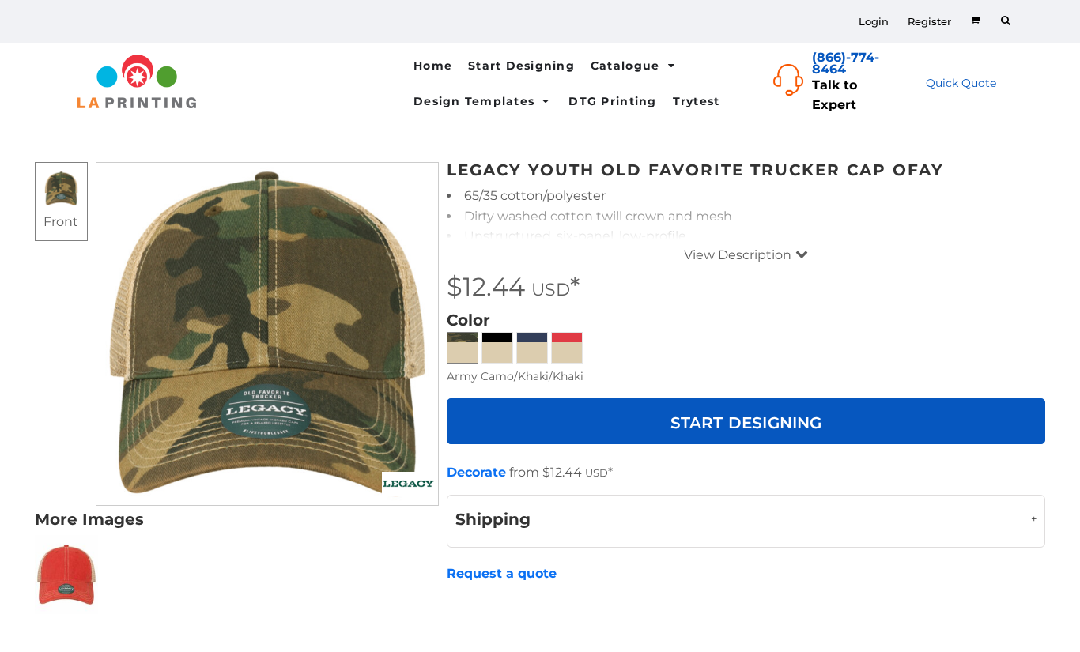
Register (929, 21)
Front (60, 221)
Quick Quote (961, 83)
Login (874, 21)
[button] (634, 65)
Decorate (476, 472)
